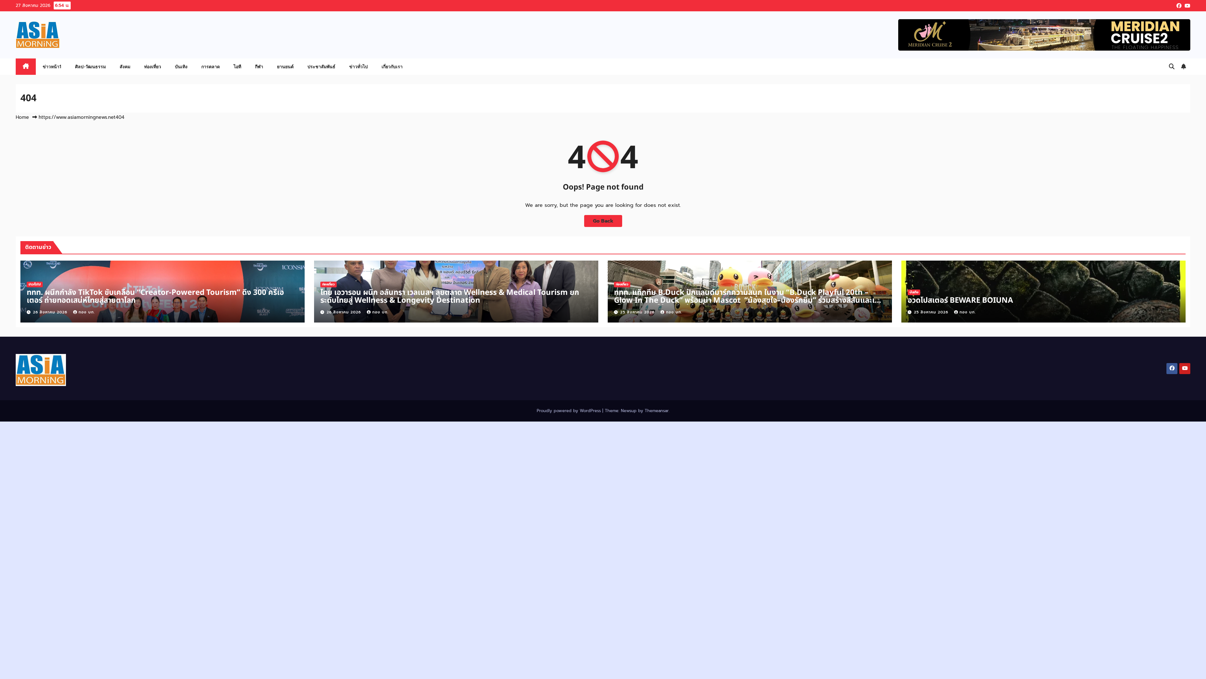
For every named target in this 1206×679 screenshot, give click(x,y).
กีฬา (259, 66)
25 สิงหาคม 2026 (638, 312)
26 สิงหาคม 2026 (51, 312)
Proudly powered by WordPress (569, 411)
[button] (1172, 66)
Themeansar (657, 411)
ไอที (237, 66)
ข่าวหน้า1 (52, 66)
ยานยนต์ (285, 66)
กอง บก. (87, 312)
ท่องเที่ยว (152, 66)
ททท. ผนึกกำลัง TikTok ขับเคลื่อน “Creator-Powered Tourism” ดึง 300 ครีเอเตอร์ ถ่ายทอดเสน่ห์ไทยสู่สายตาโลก (155, 296)
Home (22, 117)
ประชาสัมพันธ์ (321, 66)
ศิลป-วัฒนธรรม (90, 66)
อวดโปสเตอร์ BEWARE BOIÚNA (960, 300)
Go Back (603, 221)
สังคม (125, 66)
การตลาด (210, 66)
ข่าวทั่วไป (358, 66)
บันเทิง (181, 66)
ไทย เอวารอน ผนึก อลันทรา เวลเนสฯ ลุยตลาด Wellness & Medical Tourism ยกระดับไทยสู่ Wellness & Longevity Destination (449, 296)
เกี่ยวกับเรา (392, 66)
